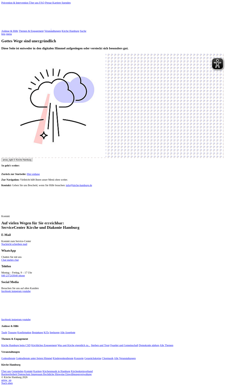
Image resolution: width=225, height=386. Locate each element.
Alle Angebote (67, 332)
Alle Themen (166, 345)
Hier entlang (33, 174)
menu (9, 34)
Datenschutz (24, 374)
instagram (17, 291)
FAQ (42, 2)
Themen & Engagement (31, 31)
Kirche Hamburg (70, 31)
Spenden (66, 2)
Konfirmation (24, 332)
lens (3, 34)
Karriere (57, 2)
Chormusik (107, 358)
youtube (26, 291)
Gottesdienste (8, 358)
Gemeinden (18, 371)
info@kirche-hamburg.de (79, 185)
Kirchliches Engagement (44, 345)
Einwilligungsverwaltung (78, 374)
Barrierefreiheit (9, 374)
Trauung (12, 332)
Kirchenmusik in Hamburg (56, 371)
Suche (83, 31)
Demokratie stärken (149, 345)
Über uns (34, 2)
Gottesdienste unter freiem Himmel (34, 358)
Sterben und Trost (100, 345)
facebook (6, 291)
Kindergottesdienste (63, 358)
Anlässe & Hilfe (9, 31)
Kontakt (28, 371)
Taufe (4, 332)
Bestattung (37, 332)
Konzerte (79, 358)
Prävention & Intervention (15, 2)
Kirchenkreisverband (82, 371)
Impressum (37, 374)
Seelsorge (55, 332)
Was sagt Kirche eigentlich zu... (73, 345)
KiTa (46, 332)
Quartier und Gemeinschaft (124, 345)
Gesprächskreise (92, 358)
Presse (48, 2)
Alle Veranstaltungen (125, 358)
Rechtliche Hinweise (54, 374)
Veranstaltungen (52, 31)
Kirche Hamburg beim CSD (16, 345)
